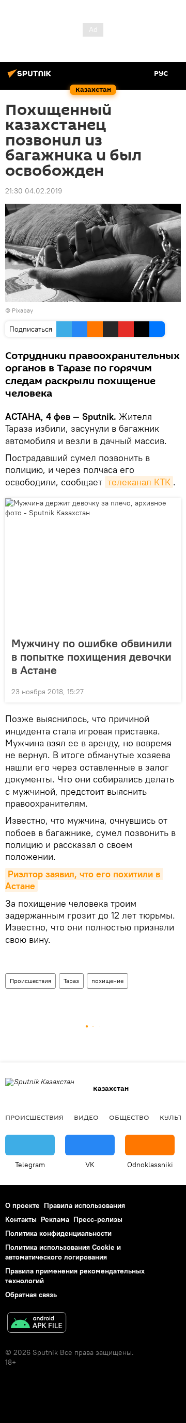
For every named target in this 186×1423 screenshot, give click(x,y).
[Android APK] (37, 1323)
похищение (107, 981)
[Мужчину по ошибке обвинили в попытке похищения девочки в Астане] (93, 564)
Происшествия (30, 981)
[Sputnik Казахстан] (31, 77)
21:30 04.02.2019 (33, 190)
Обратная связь (31, 1294)
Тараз (71, 981)
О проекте (22, 1205)
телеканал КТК (139, 482)
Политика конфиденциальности (58, 1233)
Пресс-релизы (97, 1219)
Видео (86, 1117)
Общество (129, 1117)
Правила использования (84, 1205)
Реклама (55, 1219)
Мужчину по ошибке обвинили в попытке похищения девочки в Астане (91, 656)
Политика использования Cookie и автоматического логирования (63, 1252)
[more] (169, 690)
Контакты (21, 1219)
